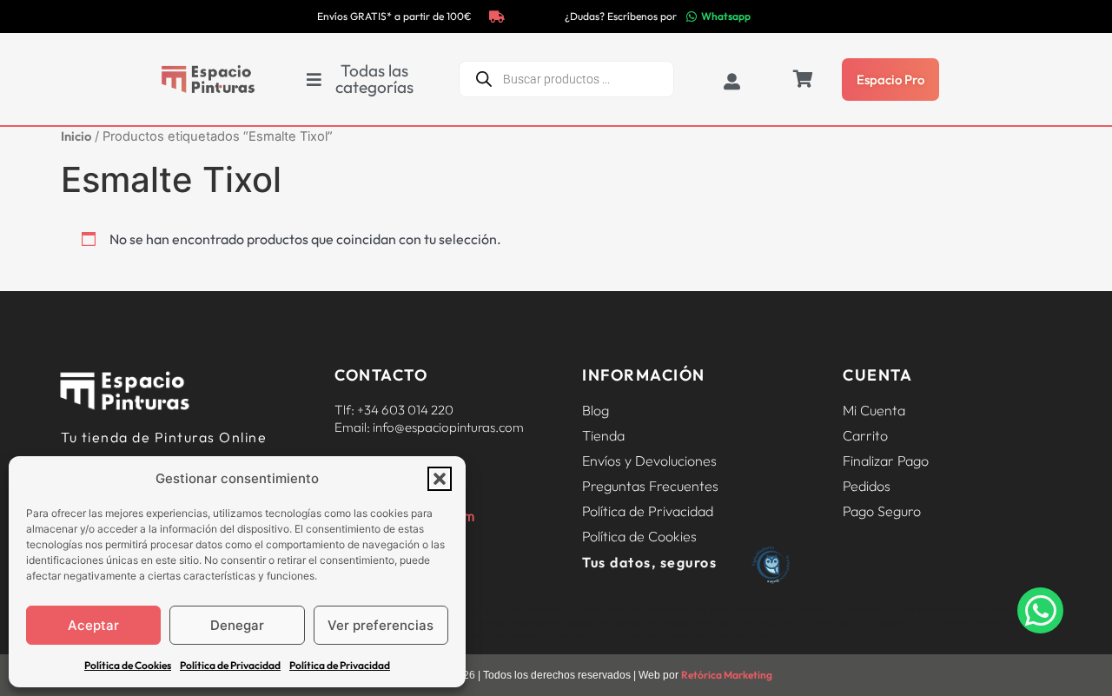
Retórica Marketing (726, 674)
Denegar (237, 625)
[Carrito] (803, 79)
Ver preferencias (381, 625)
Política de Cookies (127, 665)
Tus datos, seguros (649, 562)
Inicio (76, 136)
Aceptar (93, 625)
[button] (439, 478)
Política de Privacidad (230, 665)
